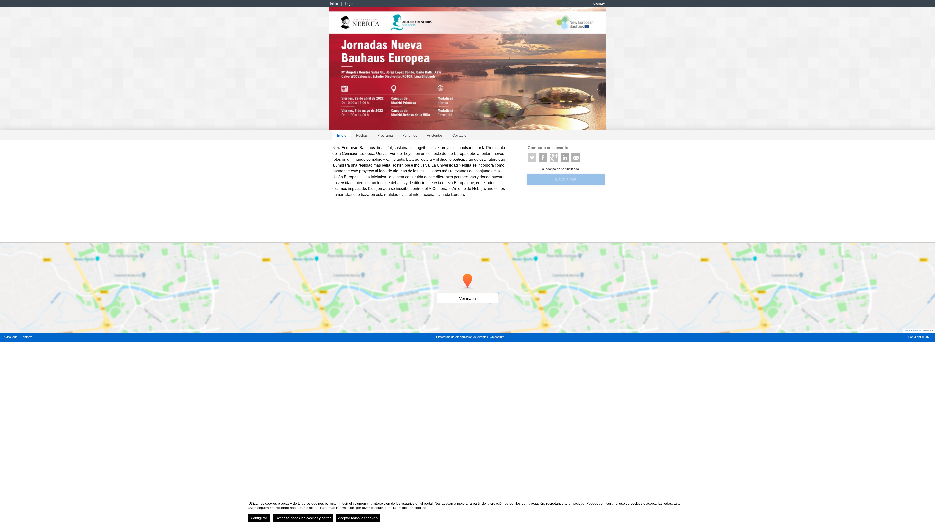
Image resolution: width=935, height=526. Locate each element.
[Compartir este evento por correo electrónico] (575, 157)
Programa (385, 135)
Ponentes (409, 135)
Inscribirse (565, 180)
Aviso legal (11, 337)
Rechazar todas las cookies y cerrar (303, 518)
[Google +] (554, 157)
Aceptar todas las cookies (358, 518)
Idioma (597, 3)
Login (349, 4)
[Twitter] (532, 157)
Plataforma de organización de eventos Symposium (470, 337)
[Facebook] (543, 157)
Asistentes (435, 135)
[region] (467, 510)
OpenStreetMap (913, 330)
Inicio (334, 4)
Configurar (259, 518)
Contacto (459, 135)
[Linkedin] (565, 157)
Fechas (362, 135)
